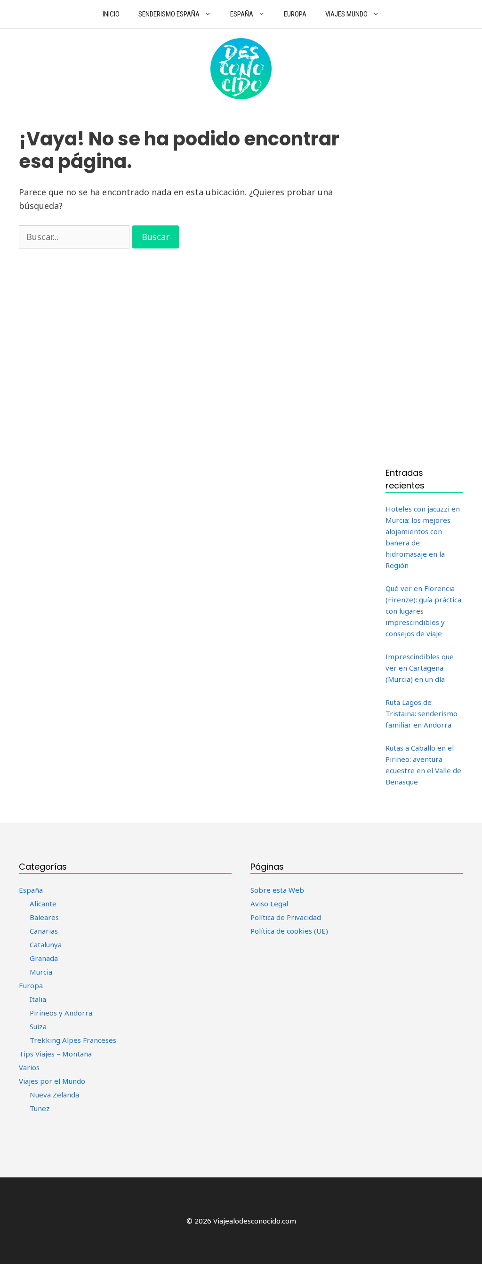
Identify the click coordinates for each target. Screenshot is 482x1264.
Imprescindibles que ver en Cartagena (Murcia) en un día (420, 668)
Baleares (44, 917)
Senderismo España (169, 14)
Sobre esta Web (277, 890)
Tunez (40, 1108)
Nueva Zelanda (54, 1094)
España (241, 14)
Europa (295, 14)
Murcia (41, 971)
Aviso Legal (269, 903)
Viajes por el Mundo (52, 1081)
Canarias (44, 931)
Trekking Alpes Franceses (73, 1040)
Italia (38, 999)
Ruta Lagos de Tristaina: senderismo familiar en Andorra (422, 713)
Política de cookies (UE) (289, 931)
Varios (29, 1067)
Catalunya (46, 944)
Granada (44, 958)
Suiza (38, 1026)
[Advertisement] (424, 287)
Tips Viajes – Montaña (55, 1053)
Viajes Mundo (346, 14)
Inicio (111, 14)
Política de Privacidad (285, 917)
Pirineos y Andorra (61, 1012)
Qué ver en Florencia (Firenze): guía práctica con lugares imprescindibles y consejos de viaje (423, 611)
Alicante (43, 903)
